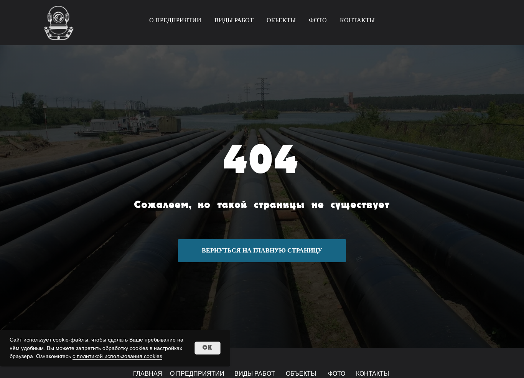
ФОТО (318, 20)
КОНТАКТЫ (357, 20)
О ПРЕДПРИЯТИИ (175, 20)
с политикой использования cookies (117, 356)
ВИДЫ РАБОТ (234, 20)
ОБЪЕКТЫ (281, 20)
